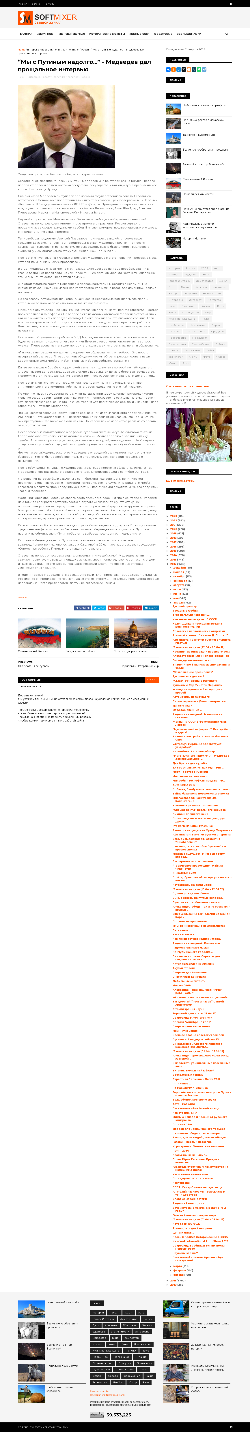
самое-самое (201, 344)
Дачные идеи (182, 705)
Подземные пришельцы (190, 921)
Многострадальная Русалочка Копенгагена (195, 799)
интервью (33, 49)
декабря (179, 567)
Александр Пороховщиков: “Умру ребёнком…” (197, 991)
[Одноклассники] (173, 69)
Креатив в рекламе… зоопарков (196, 805)
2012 (173, 564)
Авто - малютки (184, 1104)
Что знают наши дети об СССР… (196, 619)
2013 (173, 559)
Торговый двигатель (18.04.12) (194, 1013)
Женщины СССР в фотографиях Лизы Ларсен (200, 723)
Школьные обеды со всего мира (196, 1133)
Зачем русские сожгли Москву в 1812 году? (199, 1209)
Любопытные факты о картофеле (205, 105)
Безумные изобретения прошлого (205, 149)
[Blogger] (189, 69)
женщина (201, 287)
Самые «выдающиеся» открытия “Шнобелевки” (196, 840)
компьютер (188, 306)
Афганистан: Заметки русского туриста (202, 834)
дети (172, 287)
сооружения (192, 350)
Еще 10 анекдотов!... (180, 480)
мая (176, 598)
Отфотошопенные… (187, 710)
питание (174, 331)
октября (179, 576)
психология (199, 337)
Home (21, 49)
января (178, 1275)
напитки (131, 1350)
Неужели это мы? (185, 1253)
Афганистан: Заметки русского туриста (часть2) (202, 641)
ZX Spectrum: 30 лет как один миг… (198, 767)
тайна (210, 350)
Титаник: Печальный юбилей (193, 1070)
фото (206, 356)
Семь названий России (33, 651)
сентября (180, 580)
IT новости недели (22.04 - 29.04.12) (198, 647)
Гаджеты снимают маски (191, 947)
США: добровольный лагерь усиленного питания (202, 879)
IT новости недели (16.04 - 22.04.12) (198, 889)
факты (193, 356)
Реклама (35, 3)
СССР (204, 268)
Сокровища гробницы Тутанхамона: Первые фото (199, 1247)
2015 (173, 550)
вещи (206, 274)
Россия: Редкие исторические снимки (201, 1237)
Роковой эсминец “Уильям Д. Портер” (200, 635)
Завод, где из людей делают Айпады (199, 1137)
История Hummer (195, 238)
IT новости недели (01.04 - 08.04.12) (198, 1219)
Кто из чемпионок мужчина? (193, 826)
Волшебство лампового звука (194, 1099)
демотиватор (204, 280)
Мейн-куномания (185, 1030)
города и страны (179, 280)
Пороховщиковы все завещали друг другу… (199, 820)
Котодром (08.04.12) (187, 1223)
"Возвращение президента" (193, 672)
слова (144, 1369)
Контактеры (181, 1182)
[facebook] (231, 4)
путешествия (177, 344)
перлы (216, 325)
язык (185, 363)
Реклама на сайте (99, 1391)
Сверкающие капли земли (191, 1026)
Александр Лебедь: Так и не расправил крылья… (201, 908)
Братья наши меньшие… (190, 1155)
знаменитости (212, 293)
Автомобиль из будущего (191, 696)
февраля (180, 1270)
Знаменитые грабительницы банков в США (200, 738)
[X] (184, 69)
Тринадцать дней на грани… (193, 1228)
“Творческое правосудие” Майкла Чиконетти (198, 867)
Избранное (45, 33)
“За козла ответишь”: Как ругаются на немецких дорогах (200, 1168)
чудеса (220, 356)
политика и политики (66, 49)
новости (46, 49)
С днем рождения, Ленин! (191, 893)
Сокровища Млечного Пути (192, 1017)
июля (177, 589)
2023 (174, 516)
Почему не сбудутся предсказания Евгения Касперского (206, 210)
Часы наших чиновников (190, 1174)
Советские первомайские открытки (199, 631)
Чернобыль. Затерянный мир (194, 751)
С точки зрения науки (188, 1009)
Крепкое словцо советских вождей (198, 1035)
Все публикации (189, 33)
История (174, 268)
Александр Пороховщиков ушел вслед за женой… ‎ (201, 1057)
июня (177, 593)
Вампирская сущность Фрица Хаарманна (202, 830)
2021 (173, 524)
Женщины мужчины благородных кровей (197, 691)
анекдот (174, 274)
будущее (191, 274)
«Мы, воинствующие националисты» (199, 925)
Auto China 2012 (184, 785)
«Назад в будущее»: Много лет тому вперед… (199, 855)
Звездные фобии (185, 610)
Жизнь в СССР (139, 33)
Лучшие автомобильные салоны (196, 902)
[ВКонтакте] (168, 69)
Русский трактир (185, 606)
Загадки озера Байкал (80, 651)
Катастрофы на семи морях (192, 884)
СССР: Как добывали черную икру (197, 1187)
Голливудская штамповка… (192, 660)
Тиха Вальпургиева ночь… (191, 614)
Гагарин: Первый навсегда (192, 1142)
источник (22, 597)
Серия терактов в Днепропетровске (199, 701)
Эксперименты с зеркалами (193, 861)
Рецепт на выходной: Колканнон (196, 943)
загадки (173, 293)
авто (217, 268)
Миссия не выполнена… (190, 776)
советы (173, 350)
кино (172, 306)
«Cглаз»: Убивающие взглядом (195, 680)
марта (178, 1266)
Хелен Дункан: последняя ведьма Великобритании (197, 625)
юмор (172, 363)
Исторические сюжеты (107, 33)
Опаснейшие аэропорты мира (194, 1215)
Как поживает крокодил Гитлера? (197, 938)
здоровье (190, 293)
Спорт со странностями (190, 1199)
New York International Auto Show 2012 (200, 1241)
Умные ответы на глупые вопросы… (198, 897)
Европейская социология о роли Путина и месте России (202, 1094)
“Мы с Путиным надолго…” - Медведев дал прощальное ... (201, 757)
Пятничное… (182, 930)
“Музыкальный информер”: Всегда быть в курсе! (202, 731)
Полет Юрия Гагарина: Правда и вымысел (196, 1161)
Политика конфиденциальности (107, 1395)
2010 (173, 1284)
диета (185, 287)
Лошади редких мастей (198, 194)
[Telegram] (204, 69)
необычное (176, 325)
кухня (172, 312)
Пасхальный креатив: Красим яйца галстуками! (198, 1259)
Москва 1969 (182, 985)
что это (118, 1382)
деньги (223, 280)
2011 (173, 1280)
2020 (174, 529)
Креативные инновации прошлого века (201, 651)
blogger (151, 679)
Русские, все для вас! (188, 676)
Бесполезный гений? (188, 1074)
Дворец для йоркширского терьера (199, 1129)
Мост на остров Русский (190, 771)
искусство (214, 299)
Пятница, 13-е (182, 1124)
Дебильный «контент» (189, 981)
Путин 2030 (181, 1150)
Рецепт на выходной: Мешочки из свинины (197, 716)
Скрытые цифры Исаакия (130, 651)
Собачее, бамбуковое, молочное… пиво (201, 789)
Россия (85, 49)
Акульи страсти (184, 968)
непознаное (198, 325)
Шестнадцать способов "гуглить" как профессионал (200, 848)
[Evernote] (199, 69)
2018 (173, 537)
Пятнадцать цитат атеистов (193, 1178)
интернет (195, 299)
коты (220, 306)
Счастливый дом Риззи (189, 976)
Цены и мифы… (184, 1232)
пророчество (177, 337)
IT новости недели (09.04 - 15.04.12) (198, 1051)
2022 (174, 520)
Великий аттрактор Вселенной (203, 164)
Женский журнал (72, 33)
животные (219, 287)
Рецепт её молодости (188, 1203)
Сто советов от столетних (188, 386)
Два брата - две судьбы (190, 763)
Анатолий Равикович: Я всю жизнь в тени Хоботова (199, 1193)
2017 (173, 542)
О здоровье (163, 33)
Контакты (49, 3)
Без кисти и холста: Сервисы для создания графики (196, 958)
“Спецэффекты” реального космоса (199, 809)
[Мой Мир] (178, 69)
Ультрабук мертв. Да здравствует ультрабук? (197, 745)
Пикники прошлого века (190, 814)
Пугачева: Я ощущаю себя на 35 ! (196, 1039)
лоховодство (190, 312)
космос (206, 306)
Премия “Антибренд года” (192, 1022)
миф (208, 312)
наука (205, 318)
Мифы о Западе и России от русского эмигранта (200, 1118)
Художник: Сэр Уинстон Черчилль (197, 685)
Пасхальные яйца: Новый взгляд (196, 1108)
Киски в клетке (184, 934)
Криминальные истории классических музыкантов (200, 225)
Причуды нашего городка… (193, 952)
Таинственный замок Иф (199, 134)
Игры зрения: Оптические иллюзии (198, 1146)
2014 (174, 555)
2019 (173, 533)
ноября (179, 572)
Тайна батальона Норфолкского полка (201, 793)
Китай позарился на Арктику (193, 963)
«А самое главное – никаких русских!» (200, 997)
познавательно (195, 331)
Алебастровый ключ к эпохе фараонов (201, 655)
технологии (176, 356)
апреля (178, 602)
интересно (176, 299)
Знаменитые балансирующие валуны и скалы (201, 666)
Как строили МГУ (185, 1112)
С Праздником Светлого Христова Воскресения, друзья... (197, 1045)
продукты (217, 331)
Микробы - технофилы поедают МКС (199, 780)
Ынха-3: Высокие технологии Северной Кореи (201, 915)
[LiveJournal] (194, 69)
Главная (22, 3)
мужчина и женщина (182, 318)
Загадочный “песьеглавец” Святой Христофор (198, 1003)
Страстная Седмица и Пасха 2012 (196, 1079)
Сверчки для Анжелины (190, 972)
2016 (173, 546)
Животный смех (184, 873)
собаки (220, 344)
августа (179, 585)
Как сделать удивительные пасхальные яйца (201, 1064)
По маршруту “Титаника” (191, 1088)
